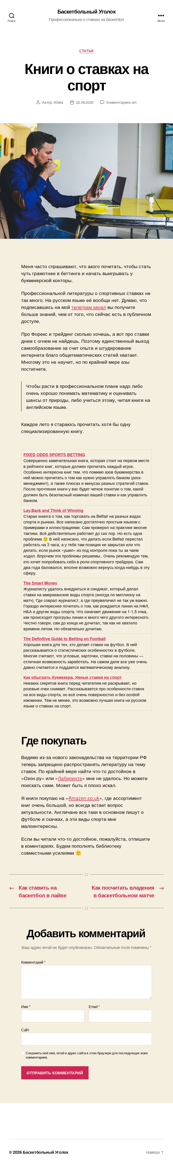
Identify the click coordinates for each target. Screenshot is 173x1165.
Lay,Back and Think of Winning (53, 510)
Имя (25, 1007)
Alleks (58, 102)
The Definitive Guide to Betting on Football (64, 639)
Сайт (25, 1029)
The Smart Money (40, 583)
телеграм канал (88, 307)
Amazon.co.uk (83, 797)
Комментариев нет (122, 102)
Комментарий (33, 962)
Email (94, 1007)
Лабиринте (70, 778)
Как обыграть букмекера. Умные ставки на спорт (72, 677)
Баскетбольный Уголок (86, 11)
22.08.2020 (84, 102)
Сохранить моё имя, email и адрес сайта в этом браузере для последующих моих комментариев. (87, 1055)
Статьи (86, 51)
